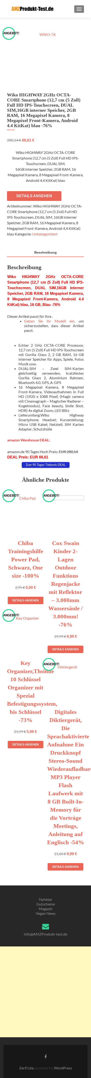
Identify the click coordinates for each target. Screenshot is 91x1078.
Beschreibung (45, 252)
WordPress (62, 1068)
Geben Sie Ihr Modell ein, (49, 321)
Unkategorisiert (45, 234)
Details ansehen (34, 196)
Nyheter (45, 899)
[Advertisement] (45, 991)
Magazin (45, 908)
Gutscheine (45, 904)
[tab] (45, 252)
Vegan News (46, 913)
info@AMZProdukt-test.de (45, 934)
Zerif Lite (26, 1068)
